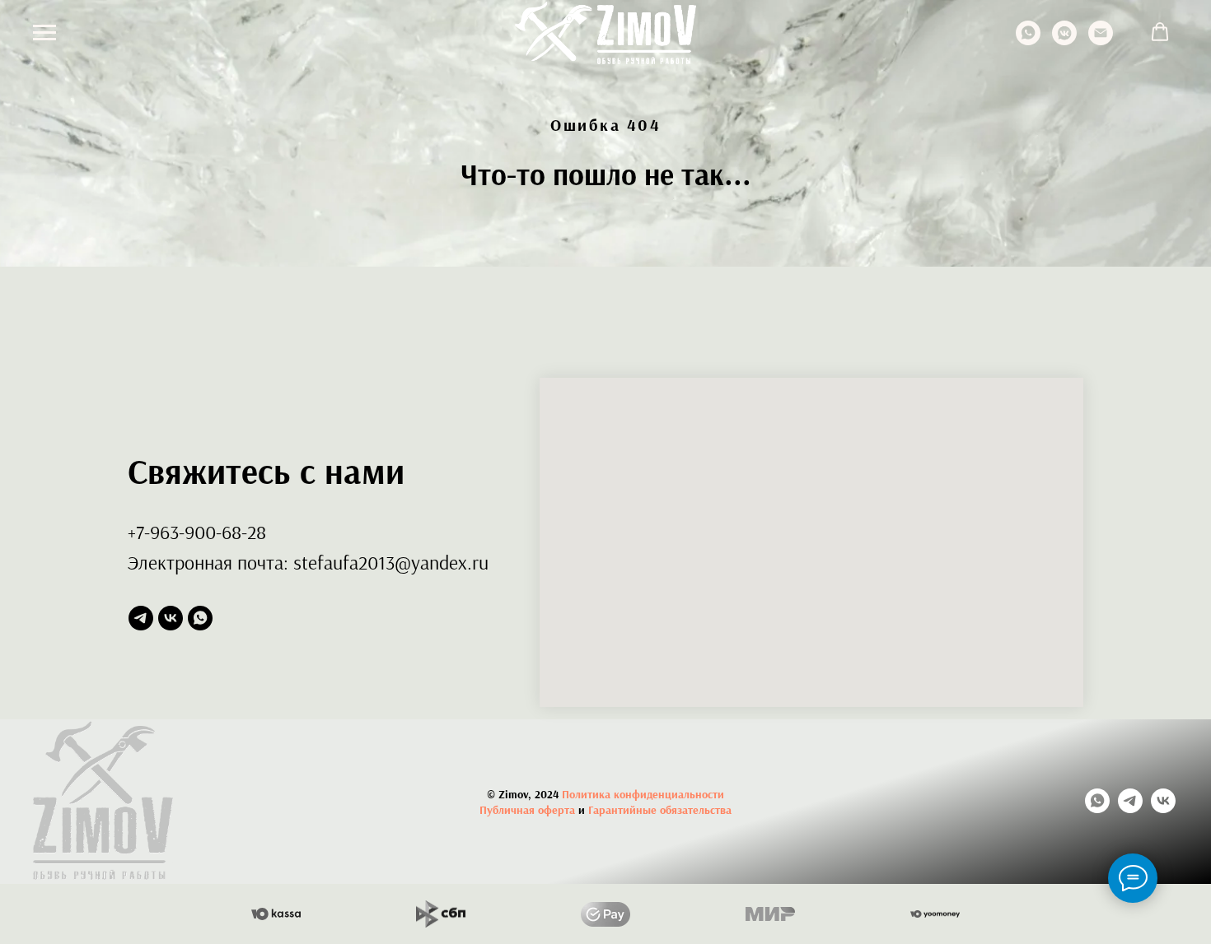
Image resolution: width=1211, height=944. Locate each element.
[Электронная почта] (1100, 41)
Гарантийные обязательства (660, 810)
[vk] (170, 618)
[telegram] (141, 618)
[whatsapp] (1028, 41)
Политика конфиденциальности (643, 794)
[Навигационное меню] (44, 33)
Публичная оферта (527, 810)
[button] (1160, 32)
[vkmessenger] (1064, 41)
